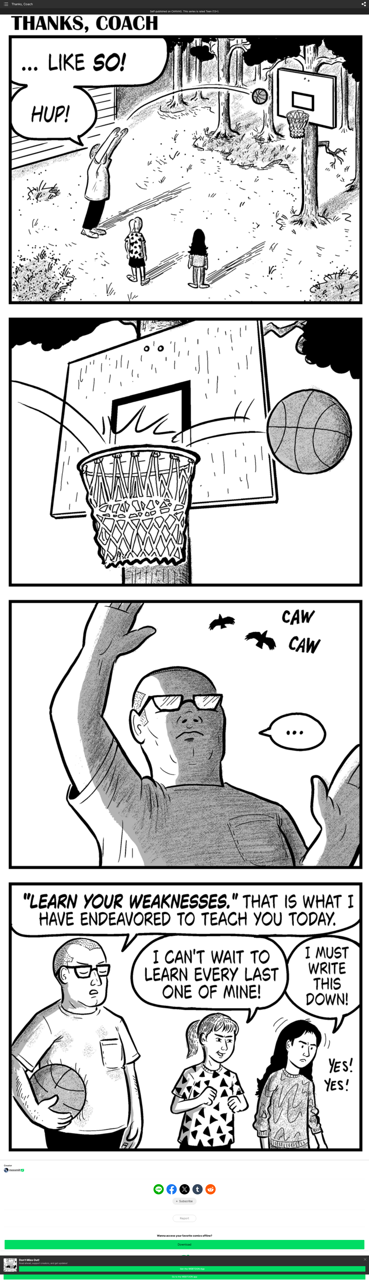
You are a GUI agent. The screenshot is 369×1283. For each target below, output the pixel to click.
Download (184, 1244)
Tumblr (197, 1189)
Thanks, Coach (22, 4)
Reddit (210, 1189)
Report (184, 1218)
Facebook (171, 1189)
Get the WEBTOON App (192, 1268)
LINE (159, 1189)
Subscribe (186, 1201)
